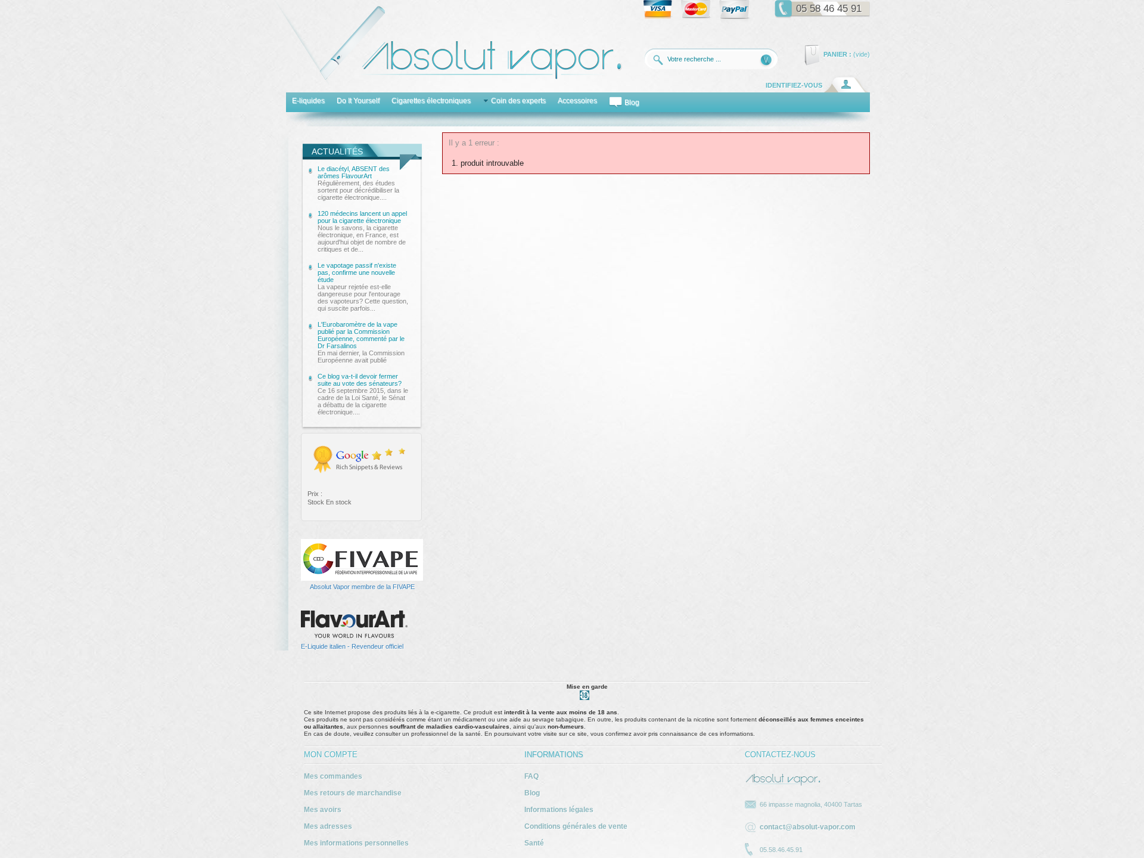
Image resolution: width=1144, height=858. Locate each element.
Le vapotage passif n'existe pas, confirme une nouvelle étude (363, 287)
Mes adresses (328, 826)
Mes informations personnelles (356, 843)
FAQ (531, 776)
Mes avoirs (322, 810)
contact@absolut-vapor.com (808, 827)
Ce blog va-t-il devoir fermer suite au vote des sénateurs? (363, 394)
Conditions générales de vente (575, 826)
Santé (534, 843)
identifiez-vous (794, 85)
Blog (532, 793)
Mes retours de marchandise (353, 793)
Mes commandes (333, 776)
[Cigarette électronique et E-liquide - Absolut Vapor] (448, 82)
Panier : (837, 54)
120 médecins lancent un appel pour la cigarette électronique (362, 231)
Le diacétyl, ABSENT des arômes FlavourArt (358, 183)
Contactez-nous (780, 754)
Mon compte (331, 754)
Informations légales (558, 810)
